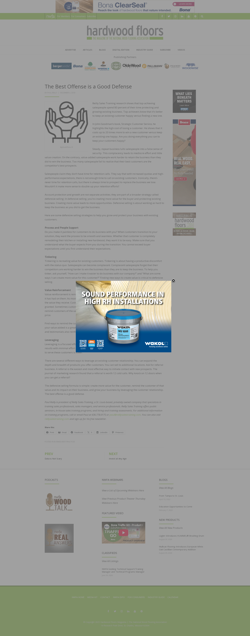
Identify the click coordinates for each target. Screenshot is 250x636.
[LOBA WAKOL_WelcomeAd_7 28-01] (123, 316)
